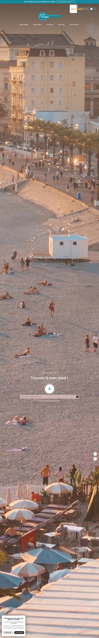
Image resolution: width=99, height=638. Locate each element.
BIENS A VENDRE (24, 24)
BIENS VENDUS (37, 24)
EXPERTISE (61, 24)
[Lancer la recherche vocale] (49, 388)
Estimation (49, 24)
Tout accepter (19, 632)
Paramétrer (8, 632)
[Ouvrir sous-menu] (79, 25)
